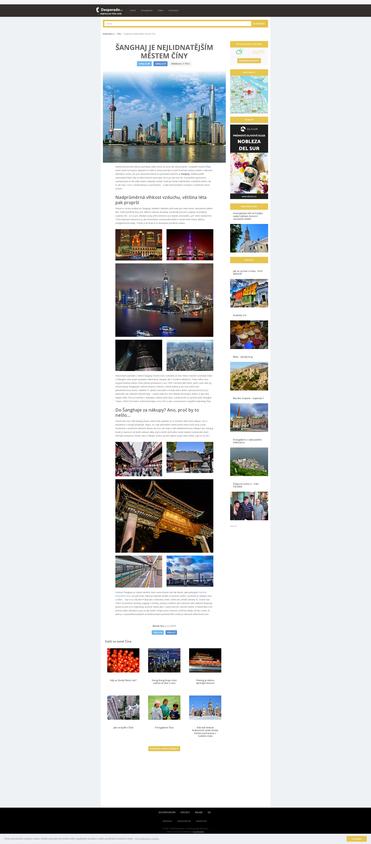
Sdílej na (157, 632)
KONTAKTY (185, 812)
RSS (209, 812)
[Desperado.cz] (110, 9)
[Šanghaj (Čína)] (138, 244)
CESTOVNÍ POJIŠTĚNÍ (166, 812)
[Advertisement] (164, 781)
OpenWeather (198, 832)
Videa (160, 10)
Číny (208, 166)
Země (133, 10)
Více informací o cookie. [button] (147, 838)
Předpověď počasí (248, 60)
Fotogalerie (146, 10)
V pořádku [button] (357, 839)
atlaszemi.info (201, 821)
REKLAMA (199, 812)
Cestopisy (173, 10)
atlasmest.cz (167, 821)
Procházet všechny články (163, 748)
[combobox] (177, 23)
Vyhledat (260, 23)
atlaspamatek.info (184, 821)
